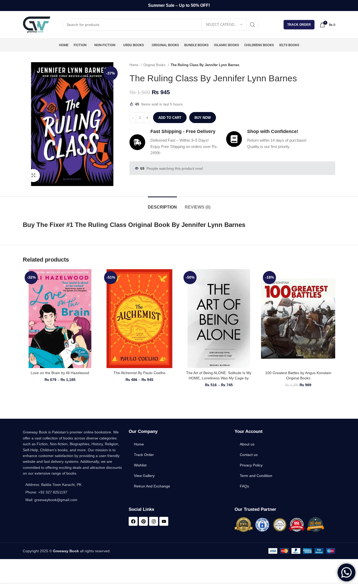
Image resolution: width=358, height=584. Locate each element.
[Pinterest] (143, 521)
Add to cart (169, 118)
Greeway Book (66, 551)
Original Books (155, 65)
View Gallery (144, 476)
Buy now (202, 118)
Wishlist (140, 465)
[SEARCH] (253, 25)
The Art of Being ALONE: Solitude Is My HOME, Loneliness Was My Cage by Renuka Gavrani (218, 378)
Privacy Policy (251, 465)
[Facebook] (133, 521)
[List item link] (73, 492)
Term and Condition (256, 476)
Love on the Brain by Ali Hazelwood (60, 373)
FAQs (244, 486)
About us (247, 444)
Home (134, 65)
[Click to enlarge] (33, 175)
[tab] (162, 205)
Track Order (299, 24)
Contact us (249, 455)
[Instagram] (153, 521)
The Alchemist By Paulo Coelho (139, 373)
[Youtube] (163, 521)
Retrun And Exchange (152, 486)
